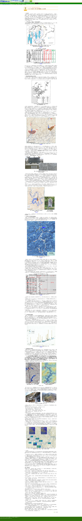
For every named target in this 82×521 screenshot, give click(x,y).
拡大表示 (41, 47)
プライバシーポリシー (14, 3)
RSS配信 (31, 3)
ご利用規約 (18, 3)
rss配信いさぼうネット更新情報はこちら (34, 3)
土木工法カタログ (27, 3)
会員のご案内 (6, 3)
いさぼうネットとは (2, 3)
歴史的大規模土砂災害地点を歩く (6, 4)
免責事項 (21, 3)
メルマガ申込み (9, 3)
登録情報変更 (23, 3)
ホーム (32, 3)
